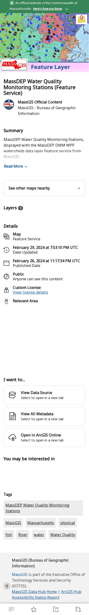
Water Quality (62, 563)
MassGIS (13, 551)
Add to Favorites (33, 609)
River (23, 563)
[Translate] (78, 609)
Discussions (11, 609)
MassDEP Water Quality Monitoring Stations (37, 536)
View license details (30, 320)
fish (8, 563)
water (39, 563)
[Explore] (44, 366)
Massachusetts (40, 551)
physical (67, 551)
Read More (13, 194)
